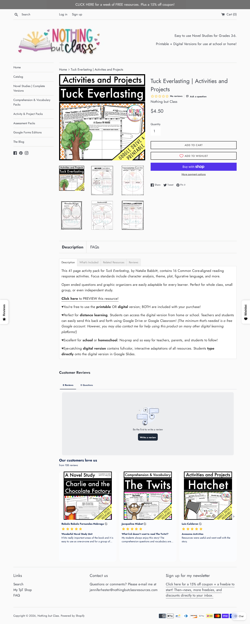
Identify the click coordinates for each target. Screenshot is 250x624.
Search (18, 584)
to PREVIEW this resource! (90, 298)
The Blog (18, 142)
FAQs (94, 247)
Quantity (156, 124)
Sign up (77, 14)
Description (72, 247)
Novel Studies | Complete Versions (29, 88)
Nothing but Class (48, 616)
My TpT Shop (22, 589)
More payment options (194, 174)
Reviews (133, 262)
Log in (63, 14)
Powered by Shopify (73, 616)
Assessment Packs (24, 123)
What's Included (88, 262)
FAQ (16, 595)
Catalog (18, 77)
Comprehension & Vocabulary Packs (31, 102)
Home (17, 67)
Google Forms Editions (27, 132)
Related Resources (113, 262)
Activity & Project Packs (28, 114)
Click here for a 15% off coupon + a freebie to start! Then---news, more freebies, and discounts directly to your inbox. (200, 590)
